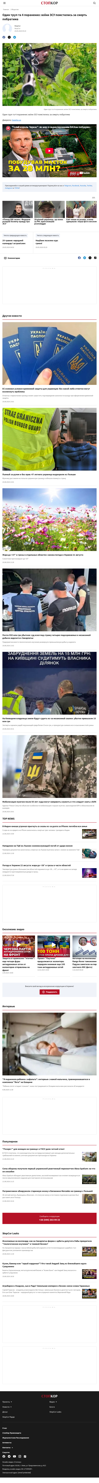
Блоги (52, 1407)
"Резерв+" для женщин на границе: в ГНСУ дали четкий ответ (33, 1149)
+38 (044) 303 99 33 (49, 1220)
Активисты (6, 1443)
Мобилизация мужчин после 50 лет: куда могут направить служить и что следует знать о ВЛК (49, 801)
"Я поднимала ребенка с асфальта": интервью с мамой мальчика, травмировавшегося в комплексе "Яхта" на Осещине (46, 1081)
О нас (4, 1428)
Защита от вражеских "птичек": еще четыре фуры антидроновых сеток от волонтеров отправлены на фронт (18, 964)
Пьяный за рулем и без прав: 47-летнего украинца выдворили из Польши (39, 474)
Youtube (83, 185)
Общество (15, 9)
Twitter (89, 185)
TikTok (16, 188)
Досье (4, 1412)
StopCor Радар (8, 1417)
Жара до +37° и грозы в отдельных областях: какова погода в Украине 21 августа (42, 554)
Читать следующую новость (48, 235)
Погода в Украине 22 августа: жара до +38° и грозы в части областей (36, 865)
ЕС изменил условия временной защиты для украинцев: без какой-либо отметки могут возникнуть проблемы (46, 390)
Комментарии (14, 258)
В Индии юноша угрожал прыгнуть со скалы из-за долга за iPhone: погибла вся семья (44, 826)
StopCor (17, 26)
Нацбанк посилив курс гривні (47, 242)
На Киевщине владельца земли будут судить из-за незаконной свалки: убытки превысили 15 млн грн (49, 720)
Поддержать (51, 992)
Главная (6, 9)
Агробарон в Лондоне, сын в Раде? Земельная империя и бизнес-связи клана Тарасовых (46, 1285)
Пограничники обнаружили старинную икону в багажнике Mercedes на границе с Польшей (47, 1191)
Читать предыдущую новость (15, 235)
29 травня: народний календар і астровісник (13, 242)
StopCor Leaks (10, 1233)
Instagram (9, 188)
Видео (52, 1402)
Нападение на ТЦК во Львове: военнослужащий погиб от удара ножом (37, 845)
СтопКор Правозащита (11, 1433)
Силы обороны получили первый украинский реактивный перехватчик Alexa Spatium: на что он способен (48, 1170)
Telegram (67, 185)
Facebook (75, 185)
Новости (6, 1407)
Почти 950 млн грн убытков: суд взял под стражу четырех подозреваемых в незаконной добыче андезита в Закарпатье (46, 637)
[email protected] (24, 1472)
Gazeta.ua (16, 120)
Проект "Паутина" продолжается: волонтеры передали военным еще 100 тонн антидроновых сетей (51, 963)
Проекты (6, 1402)
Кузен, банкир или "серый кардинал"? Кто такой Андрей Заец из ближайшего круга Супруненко (44, 1265)
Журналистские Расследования (15, 1438)
